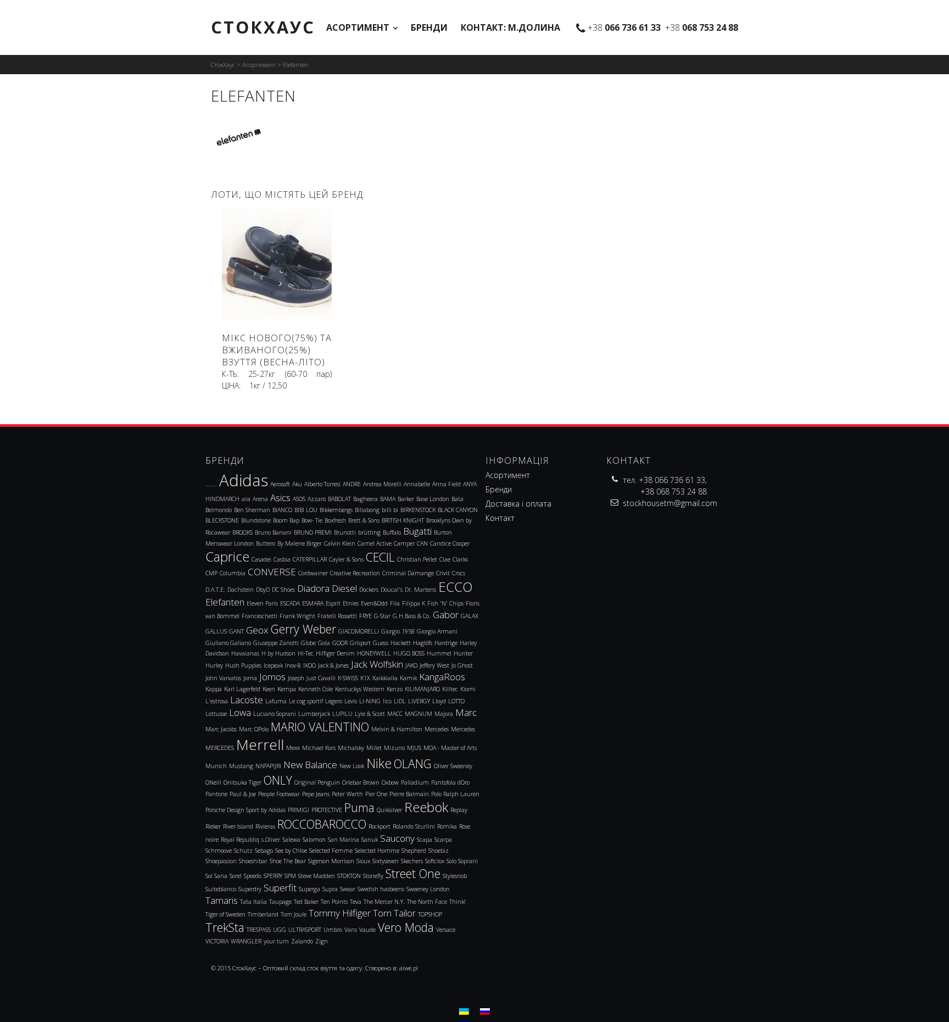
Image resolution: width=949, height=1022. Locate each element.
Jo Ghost (462, 665)
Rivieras (265, 826)
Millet (374, 748)
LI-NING (370, 701)
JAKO (411, 665)
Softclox (434, 861)
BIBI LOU (305, 510)
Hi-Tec (306, 653)
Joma (250, 678)
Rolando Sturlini (414, 826)
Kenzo (395, 689)
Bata (457, 499)
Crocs (458, 573)
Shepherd (413, 850)
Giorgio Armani (437, 631)
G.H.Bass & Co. (412, 616)
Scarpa (443, 839)
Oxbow (390, 782)
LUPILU (342, 714)
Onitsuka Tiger (242, 782)
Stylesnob (455, 876)
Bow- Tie (312, 520)
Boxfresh (335, 520)
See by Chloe (291, 850)
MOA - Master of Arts (450, 748)
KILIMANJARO (422, 689)
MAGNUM (418, 714)
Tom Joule (293, 914)
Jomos (272, 676)
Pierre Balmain (409, 794)
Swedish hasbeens (381, 889)
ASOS (299, 499)
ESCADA (290, 603)
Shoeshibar (253, 861)
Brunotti (345, 532)
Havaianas (245, 653)
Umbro (332, 930)
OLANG (413, 763)
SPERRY (273, 876)
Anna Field (446, 484)
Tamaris (221, 900)
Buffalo (392, 532)
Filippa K (413, 603)
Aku (297, 484)
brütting (369, 532)
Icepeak (273, 665)
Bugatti (417, 531)
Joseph (296, 678)
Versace (445, 930)
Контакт (500, 518)
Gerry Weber (303, 629)
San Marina (343, 839)
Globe (308, 643)
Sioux (363, 861)
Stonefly (373, 876)
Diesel (344, 588)
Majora (443, 714)
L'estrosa (216, 701)
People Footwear (279, 794)
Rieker (213, 826)
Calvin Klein (339, 543)
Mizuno (394, 748)
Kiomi (468, 689)
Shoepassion (221, 861)
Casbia (282, 559)
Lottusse (216, 714)
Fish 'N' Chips (445, 603)
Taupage (280, 902)
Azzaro (317, 499)
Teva (355, 902)
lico (387, 701)
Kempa (286, 689)
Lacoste (246, 699)
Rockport (379, 826)
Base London (432, 499)
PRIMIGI (298, 810)
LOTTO (456, 701)
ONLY (278, 780)
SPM (290, 876)
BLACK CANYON (458, 510)
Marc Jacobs (221, 729)
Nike (379, 763)
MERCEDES (219, 748)
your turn (276, 941)
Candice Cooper (450, 543)
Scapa (424, 839)
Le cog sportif (306, 701)
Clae (444, 559)
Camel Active (375, 543)
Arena (260, 499)
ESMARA (312, 603)
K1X (365, 678)
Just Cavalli (321, 678)
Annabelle (417, 484)
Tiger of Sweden (225, 914)
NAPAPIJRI (268, 766)
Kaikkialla (385, 678)
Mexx (293, 748)
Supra (330, 889)
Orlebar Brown (360, 782)
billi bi (390, 510)
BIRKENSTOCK (418, 510)
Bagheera (365, 499)
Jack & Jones (333, 665)
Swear (347, 889)
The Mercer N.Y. (384, 902)
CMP (211, 573)
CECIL (380, 557)
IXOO (309, 665)
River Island (238, 826)
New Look (351, 766)
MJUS (414, 748)
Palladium (415, 782)
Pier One (376, 794)
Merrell (260, 744)
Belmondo (218, 510)
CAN (422, 543)
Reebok (426, 807)
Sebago (264, 850)
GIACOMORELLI (358, 631)
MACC (395, 714)
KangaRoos (442, 676)
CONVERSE (272, 571)
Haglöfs (422, 643)
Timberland (263, 914)
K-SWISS (348, 678)
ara (246, 499)
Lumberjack (314, 714)
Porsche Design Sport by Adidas (245, 810)
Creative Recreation (355, 573)
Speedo (252, 876)
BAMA (387, 499)
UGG (279, 930)
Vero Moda (406, 927)
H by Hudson (278, 653)
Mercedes (437, 729)
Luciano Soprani (274, 714)
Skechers (412, 861)
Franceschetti (259, 616)
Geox (257, 630)
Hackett (400, 643)
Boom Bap (286, 520)
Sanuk (369, 839)
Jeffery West (434, 665)
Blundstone (256, 520)
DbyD (263, 589)
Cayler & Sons (346, 559)
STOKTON (349, 876)
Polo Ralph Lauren (455, 794)
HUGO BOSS (409, 653)
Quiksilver (389, 810)
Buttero (265, 543)
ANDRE (352, 484)
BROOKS (242, 532)
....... (211, 484)
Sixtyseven (385, 861)
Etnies (351, 603)
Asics (280, 497)
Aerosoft (280, 484)
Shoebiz (438, 850)
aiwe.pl (408, 968)
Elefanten (224, 602)
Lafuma (276, 701)
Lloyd (439, 701)
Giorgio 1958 (398, 631)
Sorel (236, 876)
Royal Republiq (240, 839)
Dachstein (240, 589)
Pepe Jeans (316, 794)
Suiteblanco (220, 889)
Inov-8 (293, 665)
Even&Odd (374, 603)
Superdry (249, 889)
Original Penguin (317, 782)
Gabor (446, 614)
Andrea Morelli (382, 484)
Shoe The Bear (288, 861)
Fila (395, 603)
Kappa (213, 689)
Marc (466, 712)
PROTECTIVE (326, 810)
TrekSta (224, 927)
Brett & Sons (363, 520)
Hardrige (445, 643)
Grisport (360, 643)
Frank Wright (297, 616)
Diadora (313, 588)
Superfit (280, 887)
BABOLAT (339, 499)
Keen (269, 689)
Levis (350, 701)
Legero (333, 701)
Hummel (439, 653)
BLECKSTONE (222, 520)
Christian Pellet (417, 559)
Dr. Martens (420, 589)
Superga (309, 889)
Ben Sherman (252, 510)
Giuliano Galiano (228, 643)
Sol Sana (216, 876)
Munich (216, 766)
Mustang (241, 766)
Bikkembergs (336, 510)
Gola (324, 643)
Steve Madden (316, 876)
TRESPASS (259, 930)
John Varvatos (223, 678)
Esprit (333, 603)
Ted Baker (306, 902)
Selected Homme (377, 850)
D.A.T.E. (215, 589)
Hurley (214, 665)
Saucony (397, 838)
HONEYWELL (374, 653)
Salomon (314, 839)
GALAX (469, 616)
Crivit (443, 573)
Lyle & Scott (370, 714)
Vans (350, 930)
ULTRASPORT (304, 930)
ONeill (213, 782)
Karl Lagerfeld (242, 689)
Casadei (261, 559)
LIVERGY (419, 701)
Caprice (227, 556)
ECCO (455, 587)
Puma (359, 807)
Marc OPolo (254, 729)
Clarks (460, 559)
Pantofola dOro (450, 782)
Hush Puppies (243, 665)
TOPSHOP (430, 914)
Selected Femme (331, 850)
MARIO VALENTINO (320, 727)
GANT (236, 631)
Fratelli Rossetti (337, 616)
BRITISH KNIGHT (403, 520)
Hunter (463, 653)
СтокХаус (263, 26)
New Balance (310, 764)
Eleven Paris (262, 603)
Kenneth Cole (315, 689)
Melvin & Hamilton (396, 729)
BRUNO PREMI (313, 532)
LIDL (400, 701)
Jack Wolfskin (377, 664)
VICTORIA (216, 941)
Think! (457, 902)
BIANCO (282, 510)
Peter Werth (347, 794)
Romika (447, 826)
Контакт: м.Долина (510, 27)
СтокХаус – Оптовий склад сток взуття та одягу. (298, 968)
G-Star (382, 616)
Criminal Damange (408, 573)
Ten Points (334, 902)
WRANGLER (246, 941)
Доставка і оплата (518, 503)
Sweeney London (428, 889)
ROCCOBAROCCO (321, 824)
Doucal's (392, 589)
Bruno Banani (273, 532)
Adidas (243, 480)
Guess (380, 643)
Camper (404, 543)
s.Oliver (270, 839)
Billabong (367, 510)
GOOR (340, 643)
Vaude (367, 930)
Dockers (368, 589)
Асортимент (357, 27)
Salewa (291, 839)
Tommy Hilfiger (340, 913)
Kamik (408, 678)
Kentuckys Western (359, 689)
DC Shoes (283, 589)
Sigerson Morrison (331, 861)
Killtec (450, 689)
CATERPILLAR (310, 559)
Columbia (232, 573)
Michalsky (351, 748)
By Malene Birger (299, 543)
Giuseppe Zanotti (276, 643)
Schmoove (218, 850)
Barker (406, 499)
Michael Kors (319, 748)
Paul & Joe (243, 794)
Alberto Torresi (322, 484)
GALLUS (216, 631)
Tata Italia (253, 902)
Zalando (302, 941)
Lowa (240, 712)
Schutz (243, 850)
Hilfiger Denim (335, 653)
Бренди (429, 27)
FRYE (365, 616)
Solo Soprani (462, 861)
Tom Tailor (394, 913)
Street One (413, 873)
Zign (321, 941)
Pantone (216, 794)
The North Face (427, 902)
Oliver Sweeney (453, 766)
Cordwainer (313, 573)
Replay (458, 810)
